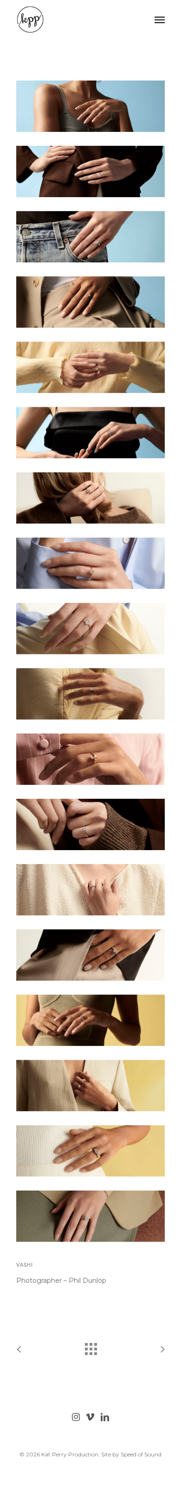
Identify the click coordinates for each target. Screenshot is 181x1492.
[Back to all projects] (90, 1346)
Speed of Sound (141, 1454)
